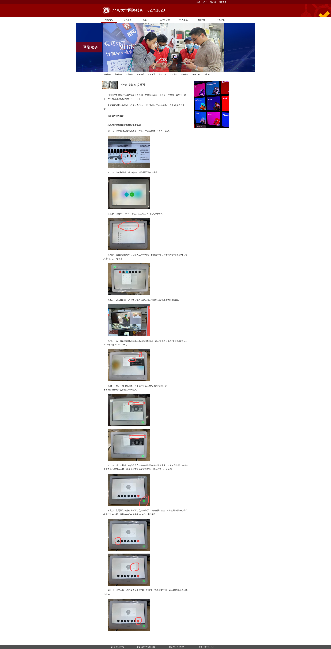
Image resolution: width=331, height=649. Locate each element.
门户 (205, 2)
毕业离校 (185, 74)
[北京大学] (107, 10)
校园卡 (146, 20)
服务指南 (107, 74)
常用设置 (151, 74)
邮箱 (198, 2)
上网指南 (118, 74)
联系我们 (202, 20)
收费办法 (129, 74)
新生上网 (196, 74)
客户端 (213, 2)
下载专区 (207, 74)
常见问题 (162, 74)
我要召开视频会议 (116, 116)
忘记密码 (173, 74)
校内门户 (138, 105)
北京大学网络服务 (138, 10)
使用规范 (140, 74)
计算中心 (121, 647)
